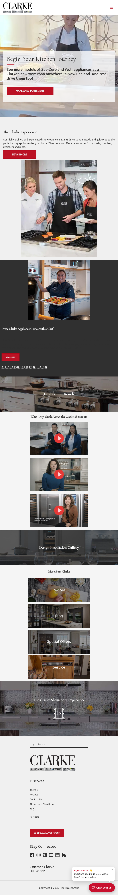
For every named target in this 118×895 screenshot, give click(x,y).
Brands (34, 789)
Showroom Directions (42, 804)
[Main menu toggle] (111, 7)
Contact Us (36, 799)
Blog (59, 616)
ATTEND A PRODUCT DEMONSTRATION (24, 367)
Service (71, 667)
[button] (59, 438)
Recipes (59, 590)
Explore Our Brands (59, 394)
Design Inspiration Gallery (59, 547)
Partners (34, 816)
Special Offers (59, 641)
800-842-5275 (37, 871)
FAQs (33, 809)
